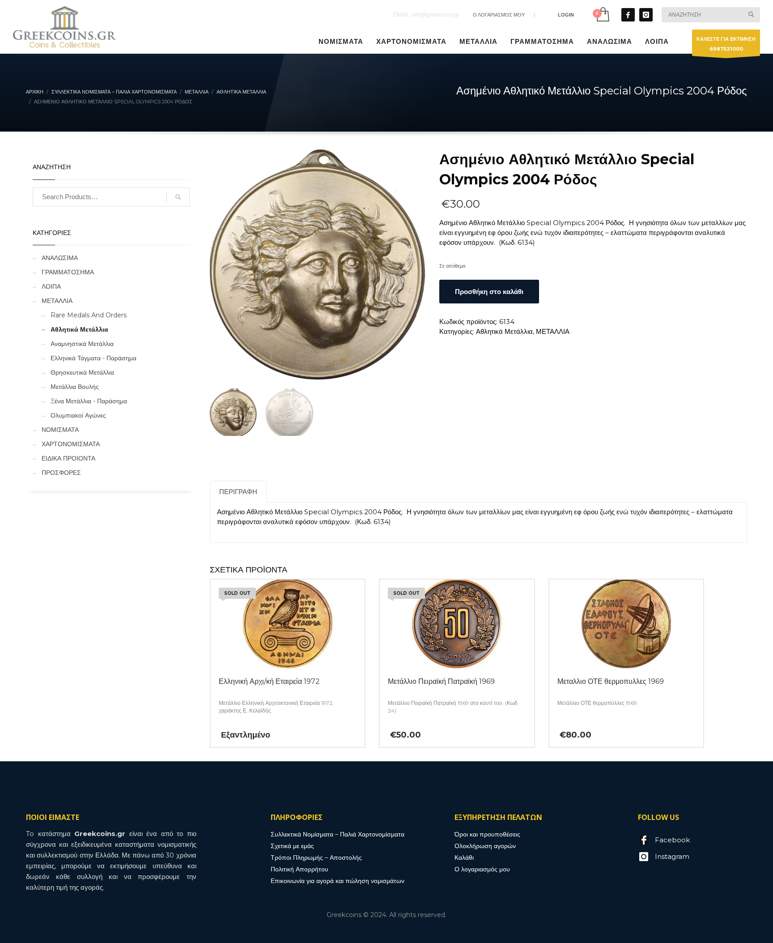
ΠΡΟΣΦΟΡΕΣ (61, 473)
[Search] (178, 197)
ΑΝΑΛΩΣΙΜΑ (60, 258)
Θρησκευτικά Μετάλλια (82, 372)
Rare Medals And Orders (89, 315)
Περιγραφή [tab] (238, 491)
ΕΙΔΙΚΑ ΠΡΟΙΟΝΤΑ (68, 458)
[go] (751, 14)
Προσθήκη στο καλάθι (489, 291)
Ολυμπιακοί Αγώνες (78, 415)
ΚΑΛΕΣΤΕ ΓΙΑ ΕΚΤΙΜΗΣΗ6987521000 (726, 44)
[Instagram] (646, 14)
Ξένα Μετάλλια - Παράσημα (89, 401)
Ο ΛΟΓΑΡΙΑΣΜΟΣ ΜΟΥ (499, 14)
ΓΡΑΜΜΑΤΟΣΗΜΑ (68, 272)
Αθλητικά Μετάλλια (504, 331)
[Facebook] (628, 14)
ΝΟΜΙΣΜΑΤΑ (60, 430)
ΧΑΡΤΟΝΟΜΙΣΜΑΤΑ (71, 444)
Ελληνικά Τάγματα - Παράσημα (93, 358)
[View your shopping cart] (602, 14)
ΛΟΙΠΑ (51, 286)
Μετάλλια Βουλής (75, 387)
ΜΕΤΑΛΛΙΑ (552, 331)
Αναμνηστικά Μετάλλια (82, 344)
